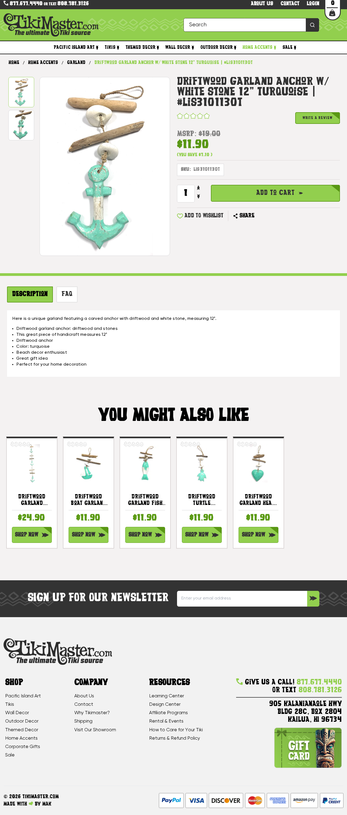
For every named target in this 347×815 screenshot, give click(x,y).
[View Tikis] (118, 47)
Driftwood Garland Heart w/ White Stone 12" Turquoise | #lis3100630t (258, 500)
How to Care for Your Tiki (176, 729)
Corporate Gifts (22, 746)
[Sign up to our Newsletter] (313, 599)
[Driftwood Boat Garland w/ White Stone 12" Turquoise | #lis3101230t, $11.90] (88, 463)
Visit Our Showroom (95, 729)
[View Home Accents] (275, 47)
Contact (290, 4)
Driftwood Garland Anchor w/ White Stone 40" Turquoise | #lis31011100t (31, 500)
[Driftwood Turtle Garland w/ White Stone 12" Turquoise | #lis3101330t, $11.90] (202, 463)
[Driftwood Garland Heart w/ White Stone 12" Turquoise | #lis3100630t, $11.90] (258, 463)
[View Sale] (295, 47)
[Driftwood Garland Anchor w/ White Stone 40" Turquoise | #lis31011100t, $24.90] (32, 463)
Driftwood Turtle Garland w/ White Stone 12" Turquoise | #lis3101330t (201, 500)
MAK (46, 804)
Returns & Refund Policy (174, 738)
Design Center (165, 704)
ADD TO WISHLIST (204, 216)
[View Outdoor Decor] (235, 47)
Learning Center (166, 696)
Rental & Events (166, 721)
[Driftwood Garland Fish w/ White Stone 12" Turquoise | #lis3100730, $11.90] (145, 463)
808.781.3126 (73, 4)
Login (313, 4)
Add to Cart (275, 193)
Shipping (83, 721)
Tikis (110, 47)
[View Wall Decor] (192, 47)
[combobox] (251, 24)
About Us (84, 696)
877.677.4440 (25, 3)
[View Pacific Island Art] (97, 47)
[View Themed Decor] (157, 47)
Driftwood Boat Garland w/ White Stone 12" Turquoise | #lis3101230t (88, 500)
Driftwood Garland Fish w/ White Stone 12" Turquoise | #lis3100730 (145, 500)
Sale (287, 47)
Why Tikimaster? (92, 712)
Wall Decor (177, 47)
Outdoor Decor (216, 47)
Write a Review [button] (318, 118)
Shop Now (26, 535)
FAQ (67, 294)
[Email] (261, 216)
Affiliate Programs (168, 712)
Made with (16, 804)
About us (262, 4)
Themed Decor (140, 47)
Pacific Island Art (74, 47)
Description (30, 294)
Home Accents (257, 47)
